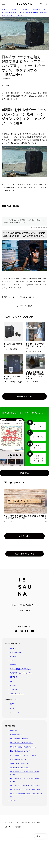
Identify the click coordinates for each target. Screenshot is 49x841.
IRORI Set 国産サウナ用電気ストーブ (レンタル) (35, 346)
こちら (33, 297)
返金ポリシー (9, 827)
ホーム (4, 9)
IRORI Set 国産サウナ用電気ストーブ (13, 377)
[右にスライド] (29, 527)
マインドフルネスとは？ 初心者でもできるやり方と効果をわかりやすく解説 (24, 517)
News (14, 9)
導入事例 (13, 656)
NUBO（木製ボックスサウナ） (20, 669)
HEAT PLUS (14, 677)
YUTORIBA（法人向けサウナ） (21, 673)
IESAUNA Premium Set (18, 759)
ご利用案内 (13, 689)
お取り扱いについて (17, 693)
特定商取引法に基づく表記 (30, 822)
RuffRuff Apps (37, 227)
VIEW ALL (24, 536)
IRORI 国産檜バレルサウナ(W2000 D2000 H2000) (24, 780)
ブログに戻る (26, 306)
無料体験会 (13, 665)
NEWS (12, 704)
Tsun (45, 227)
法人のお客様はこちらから (24, 554)
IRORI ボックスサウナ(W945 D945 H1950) (25, 785)
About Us (13, 648)
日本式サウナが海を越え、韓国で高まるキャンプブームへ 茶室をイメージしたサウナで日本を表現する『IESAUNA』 (24, 13)
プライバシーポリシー (12, 822)
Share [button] (6, 85)
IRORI (12, 681)
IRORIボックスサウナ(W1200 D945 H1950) (25, 789)
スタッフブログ (15, 712)
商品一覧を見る (24, 396)
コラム (12, 708)
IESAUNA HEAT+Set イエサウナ (21, 743)
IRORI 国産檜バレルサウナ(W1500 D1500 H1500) (24, 773)
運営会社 (13, 685)
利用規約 (18, 827)
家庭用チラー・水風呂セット (20, 767)
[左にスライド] (19, 527)
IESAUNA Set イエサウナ (13, 345)
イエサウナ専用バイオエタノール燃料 (23, 755)
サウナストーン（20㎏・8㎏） (20, 763)
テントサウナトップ (17, 734)
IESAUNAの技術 (15, 652)
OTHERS (13, 800)
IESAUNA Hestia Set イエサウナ (21, 751)
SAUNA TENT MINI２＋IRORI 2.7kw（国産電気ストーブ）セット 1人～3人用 (35, 375)
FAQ (11, 660)
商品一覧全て (14, 730)
